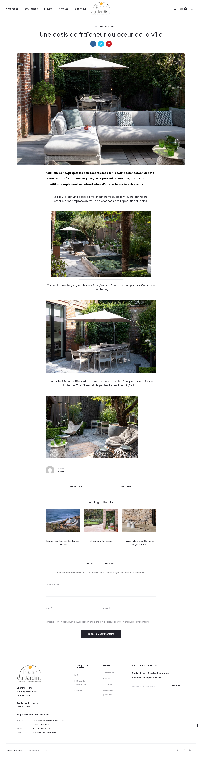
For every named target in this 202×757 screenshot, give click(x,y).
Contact (78, 690)
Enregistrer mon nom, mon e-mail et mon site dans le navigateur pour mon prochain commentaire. (97, 621)
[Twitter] (177, 750)
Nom (49, 608)
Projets (48, 9)
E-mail (107, 608)
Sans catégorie (107, 27)
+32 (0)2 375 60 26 (41, 728)
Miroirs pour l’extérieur (101, 540)
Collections (31, 9)
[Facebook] (184, 750)
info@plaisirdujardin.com (44, 732)
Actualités (107, 685)
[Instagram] (190, 750)
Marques (63, 9)
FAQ (76, 675)
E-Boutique (80, 9)
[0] (181, 8)
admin (61, 471)
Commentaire (54, 584)
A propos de (12, 9)
